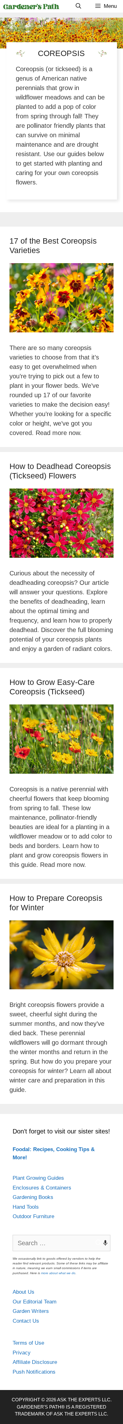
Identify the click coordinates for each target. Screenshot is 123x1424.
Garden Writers (31, 1311)
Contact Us (26, 1321)
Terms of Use (28, 1343)
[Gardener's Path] (31, 6)
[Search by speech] (102, 1243)
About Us (23, 1292)
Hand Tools (26, 1207)
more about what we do (58, 1273)
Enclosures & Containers (42, 1188)
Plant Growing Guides (38, 1178)
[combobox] (61, 1243)
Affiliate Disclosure (35, 1362)
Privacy (22, 1353)
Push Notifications (34, 1372)
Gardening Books (33, 1197)
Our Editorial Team (34, 1302)
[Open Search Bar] (78, 6)
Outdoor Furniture (33, 1216)
